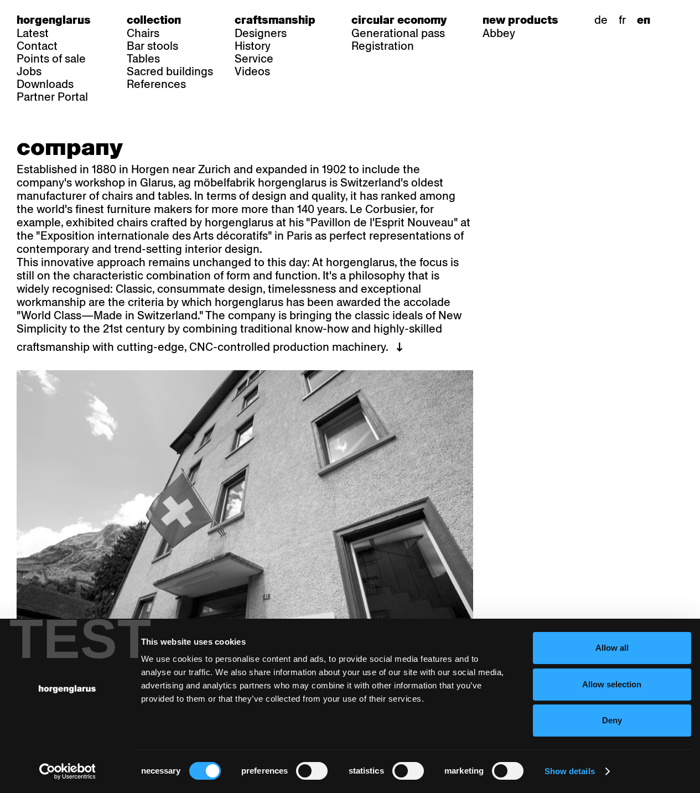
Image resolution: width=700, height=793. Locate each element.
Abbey (499, 33)
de (601, 20)
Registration (382, 45)
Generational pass (398, 33)
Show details (570, 771)
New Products (520, 20)
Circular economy (399, 20)
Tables (143, 58)
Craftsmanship (275, 20)
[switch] (312, 771)
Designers (261, 33)
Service (254, 58)
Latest (33, 33)
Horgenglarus (54, 20)
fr (622, 20)
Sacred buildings (170, 71)
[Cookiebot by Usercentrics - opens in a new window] (67, 771)
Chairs (143, 33)
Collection (154, 20)
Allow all (612, 647)
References (156, 84)
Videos (252, 71)
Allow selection (611, 684)
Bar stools (152, 45)
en (643, 20)
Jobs (29, 71)
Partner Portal (52, 96)
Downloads (45, 84)
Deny (612, 720)
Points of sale (51, 58)
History (253, 45)
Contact (37, 45)
